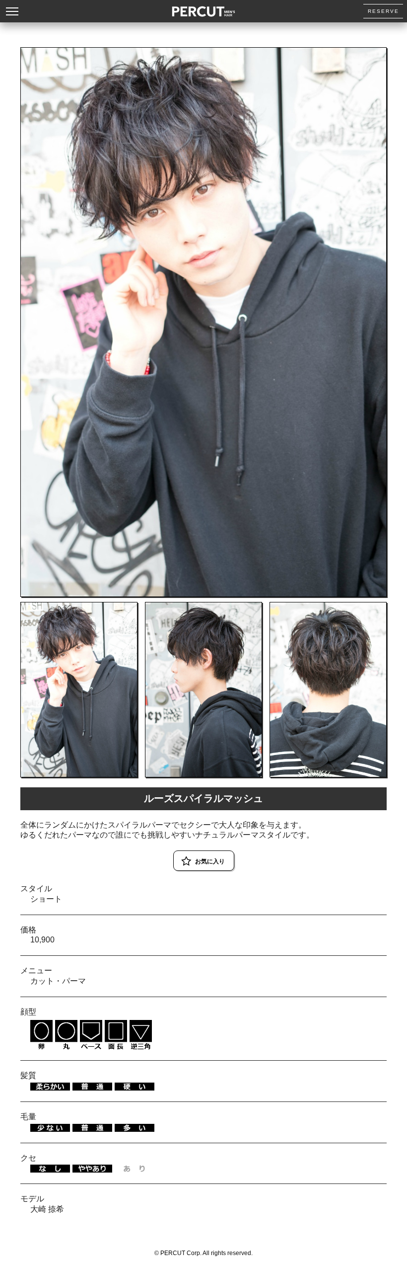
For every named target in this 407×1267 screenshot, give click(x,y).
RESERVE (383, 11)
